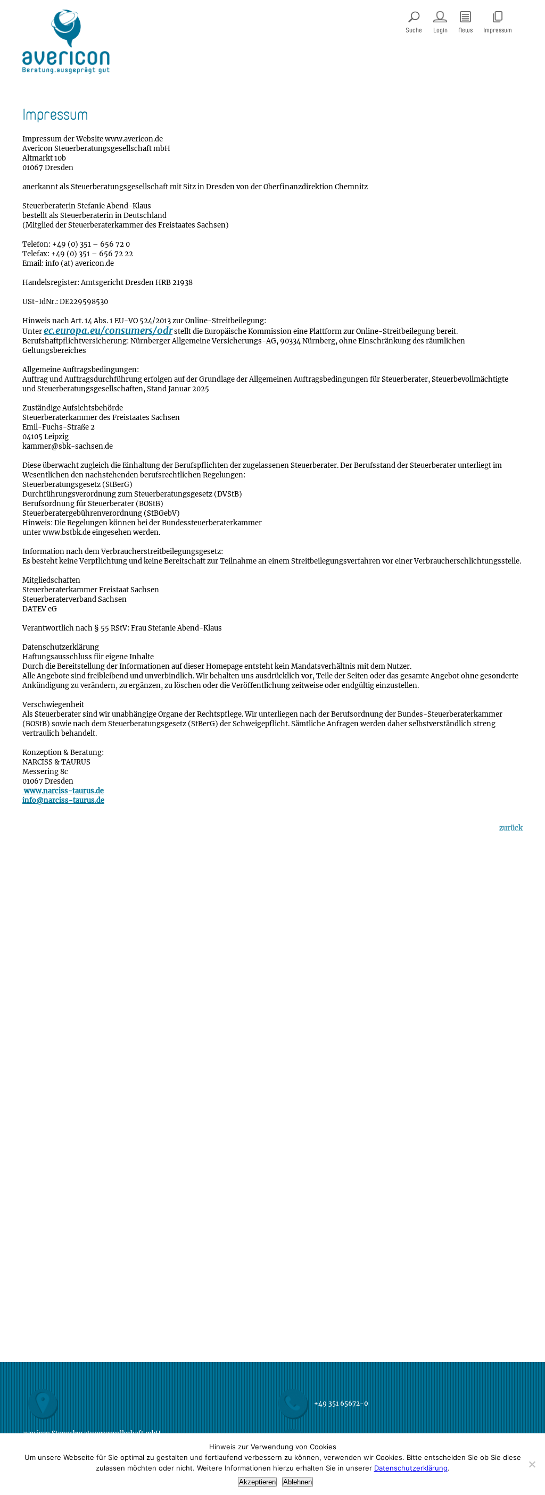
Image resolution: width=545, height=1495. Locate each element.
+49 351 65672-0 (341, 1403)
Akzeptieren (257, 1482)
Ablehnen (297, 1482)
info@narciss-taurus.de (63, 800)
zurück (511, 828)
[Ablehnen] (531, 1464)
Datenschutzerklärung (411, 1468)
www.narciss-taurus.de (63, 791)
